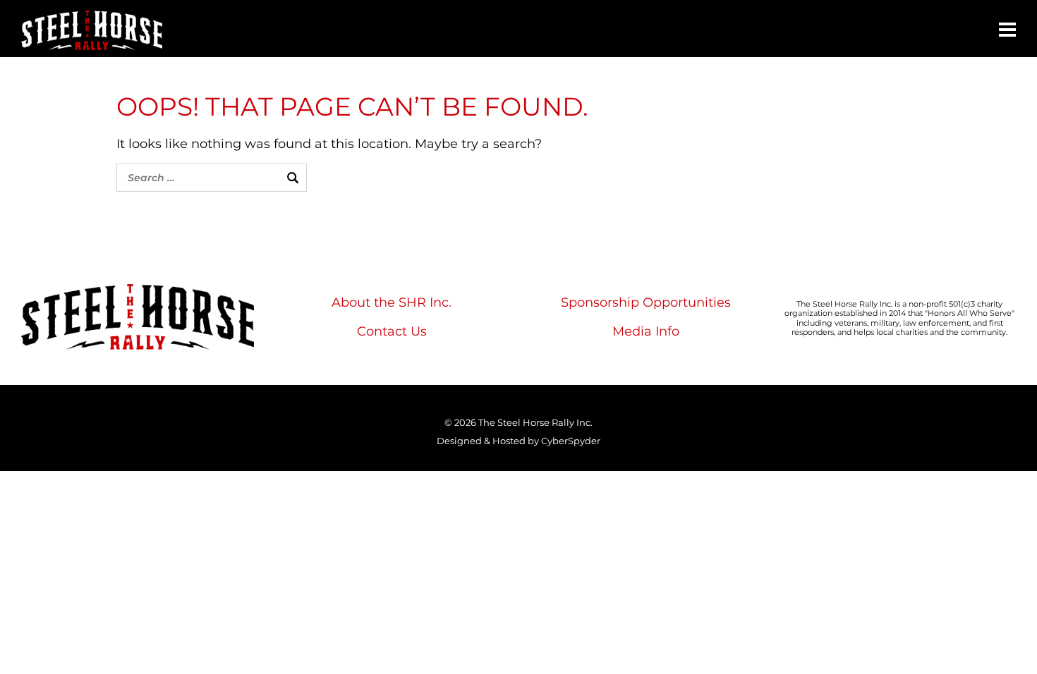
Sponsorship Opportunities (646, 302)
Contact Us (392, 331)
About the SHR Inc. (391, 302)
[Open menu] (1007, 29)
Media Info (645, 331)
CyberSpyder (570, 440)
